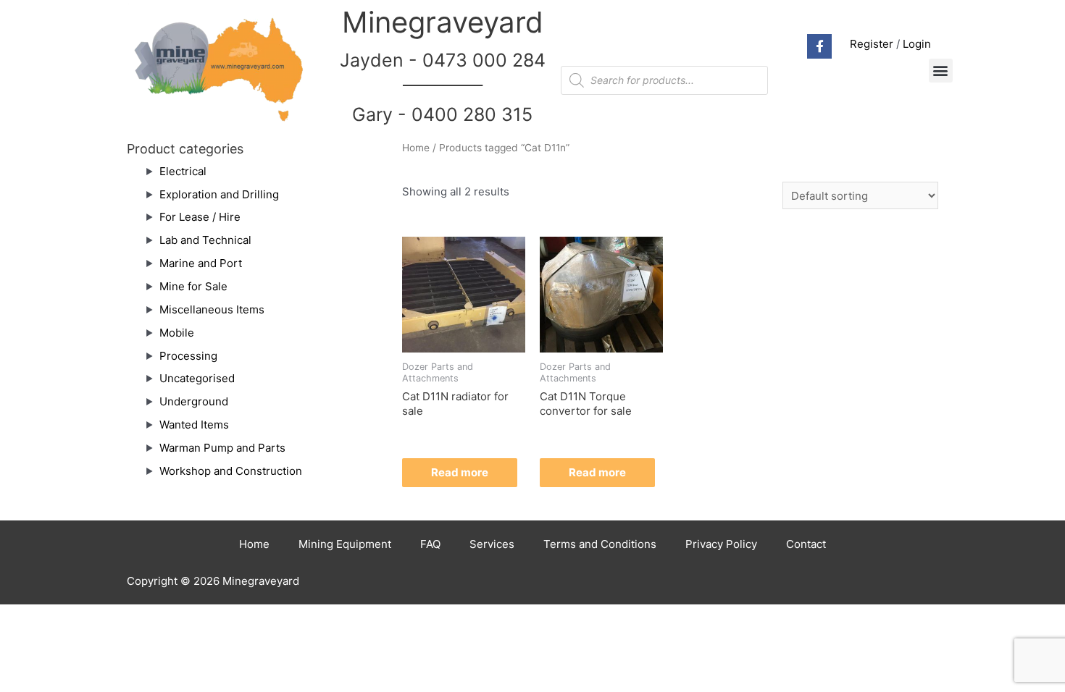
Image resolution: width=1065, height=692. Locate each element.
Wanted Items (194, 424)
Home (416, 147)
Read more (459, 472)
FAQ (430, 544)
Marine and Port (200, 263)
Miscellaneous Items (211, 309)
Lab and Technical (205, 240)
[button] (941, 71)
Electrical (182, 171)
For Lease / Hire (200, 217)
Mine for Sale (193, 286)
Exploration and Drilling (219, 194)
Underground (193, 401)
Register (871, 44)
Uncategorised (197, 378)
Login (917, 44)
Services (491, 544)
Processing (188, 356)
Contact (806, 544)
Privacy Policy (721, 544)
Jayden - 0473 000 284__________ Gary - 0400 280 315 (443, 87)
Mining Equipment (344, 544)
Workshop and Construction (230, 471)
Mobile (176, 332)
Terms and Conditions (599, 544)
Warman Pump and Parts (222, 448)
